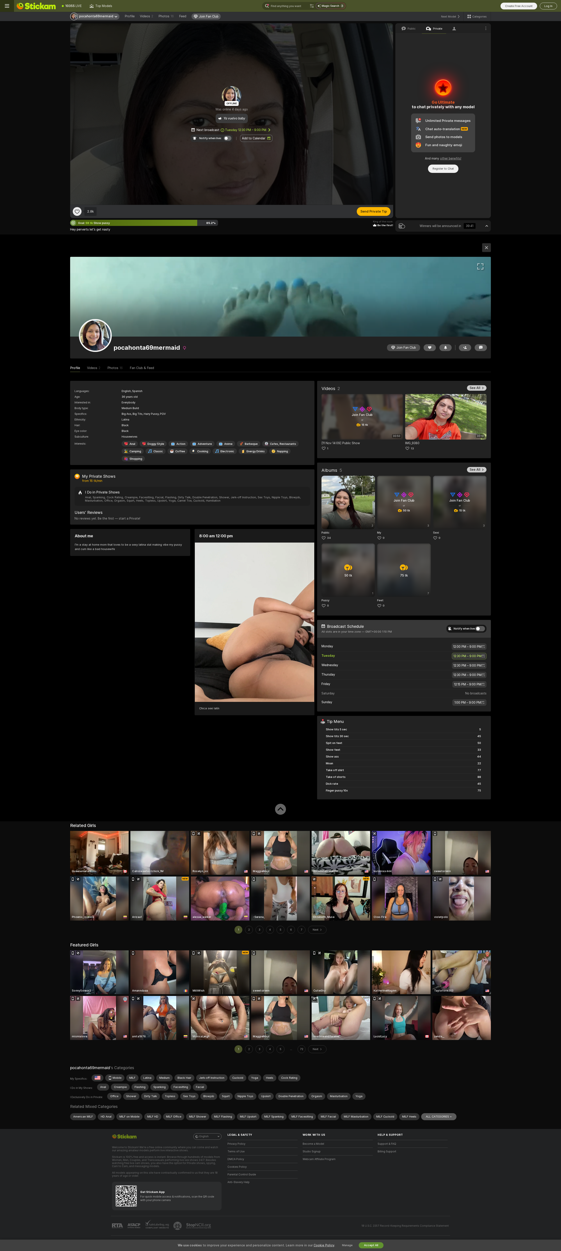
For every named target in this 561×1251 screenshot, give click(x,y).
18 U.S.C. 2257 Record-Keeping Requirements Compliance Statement (405, 1225)
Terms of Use (236, 1151)
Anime (228, 443)
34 (329, 537)
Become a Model (313, 1143)
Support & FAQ (387, 1143)
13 (412, 448)
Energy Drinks (256, 451)
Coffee (180, 451)
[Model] (486, 247)
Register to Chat (443, 168)
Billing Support (387, 1151)
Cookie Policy (324, 1245)
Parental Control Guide (241, 1174)
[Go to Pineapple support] (178, 1226)
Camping (135, 451)
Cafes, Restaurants (283, 443)
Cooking (202, 451)
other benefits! (450, 158)
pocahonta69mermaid (90, 1067)
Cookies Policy (237, 1166)
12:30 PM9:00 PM (467, 656)
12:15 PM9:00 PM (467, 684)
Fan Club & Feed (142, 368)
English (204, 1136)
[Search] (312, 6)
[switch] (480, 628)
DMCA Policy (235, 1159)
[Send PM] (481, 347)
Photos (166, 16)
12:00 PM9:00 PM (467, 646)
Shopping (136, 458)
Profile (130, 16)
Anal (132, 443)
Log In (548, 6)
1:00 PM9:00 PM (467, 702)
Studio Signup (312, 1151)
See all (475, 388)
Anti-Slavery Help (238, 1182)
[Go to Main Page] (36, 6)
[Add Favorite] (77, 211)
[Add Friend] (465, 347)
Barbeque (251, 443)
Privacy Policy (236, 1143)
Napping (282, 451)
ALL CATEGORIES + (439, 1116)
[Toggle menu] (7, 6)
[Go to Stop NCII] (199, 1225)
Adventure (205, 443)
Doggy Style (155, 443)
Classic (158, 451)
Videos (146, 16)
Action (180, 443)
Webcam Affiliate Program (319, 1159)
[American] (97, 1077)
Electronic (227, 451)
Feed (182, 16)
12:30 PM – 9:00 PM (245, 130)
